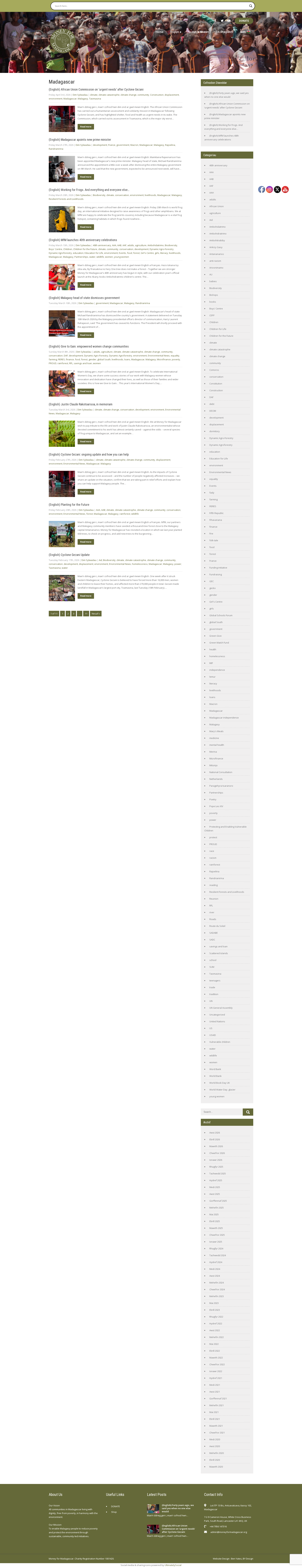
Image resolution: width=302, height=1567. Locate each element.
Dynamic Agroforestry (60, 253)
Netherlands (216, 779)
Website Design (221, 1558)
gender (92, 359)
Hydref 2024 (215, 1262)
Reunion (213, 898)
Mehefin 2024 (216, 1282)
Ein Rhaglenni (224, 32)
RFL (71, 363)
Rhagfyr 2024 (216, 1248)
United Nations (217, 1021)
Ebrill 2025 (214, 1221)
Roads (212, 919)
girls (157, 253)
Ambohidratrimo (217, 233)
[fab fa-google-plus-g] (224, 1540)
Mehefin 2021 (216, 1405)
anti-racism (215, 260)
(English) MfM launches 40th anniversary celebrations (83, 240)
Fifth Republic (216, 513)
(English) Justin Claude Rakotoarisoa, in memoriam (80, 404)
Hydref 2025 (215, 1180)
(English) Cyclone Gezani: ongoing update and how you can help (89, 454)
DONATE (244, 20)
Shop (114, 1512)
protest (213, 837)
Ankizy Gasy (215, 247)
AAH (211, 192)
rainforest (62, 363)
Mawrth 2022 (216, 1357)
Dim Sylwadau (80, 94)
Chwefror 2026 (217, 1153)
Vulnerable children (219, 1041)
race (211, 851)
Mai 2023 (214, 1303)
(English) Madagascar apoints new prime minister (80, 139)
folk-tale (213, 540)
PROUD (52, 363)
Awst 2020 (214, 1446)
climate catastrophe (109, 94)
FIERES (61, 359)
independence (217, 669)
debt (211, 404)
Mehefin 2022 (216, 1337)
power (177, 564)
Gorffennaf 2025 (218, 1200)
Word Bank (215, 1069)
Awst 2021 (214, 1391)
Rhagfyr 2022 (216, 1316)
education (78, 253)
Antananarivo (216, 254)
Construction (157, 94)
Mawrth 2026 (216, 1146)
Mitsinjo (213, 765)
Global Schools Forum (220, 615)
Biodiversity (99, 195)
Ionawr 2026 (215, 1159)
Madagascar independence (224, 717)
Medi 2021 (214, 1384)
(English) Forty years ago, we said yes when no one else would (178, 1508)
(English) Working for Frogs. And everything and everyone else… (89, 190)
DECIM (212, 410)
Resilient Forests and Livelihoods (66, 199)
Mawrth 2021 (216, 1425)
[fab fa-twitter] (222, 20)
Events (122, 253)
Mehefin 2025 (216, 1207)
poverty (176, 359)
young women (121, 256)
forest (136, 253)
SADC (212, 939)
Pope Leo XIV (216, 806)
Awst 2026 (214, 1132)
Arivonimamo (216, 267)
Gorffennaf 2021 (218, 1398)
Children (67, 249)
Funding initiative (218, 567)
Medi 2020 (214, 1439)
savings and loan (83, 363)
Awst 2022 (214, 1330)
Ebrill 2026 (214, 1139)
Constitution (215, 383)
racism (212, 857)
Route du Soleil (217, 926)
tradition (213, 994)
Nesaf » (96, 613)
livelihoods (150, 195)
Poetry (212, 799)
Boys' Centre (55, 249)
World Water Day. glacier (222, 1089)
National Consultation (220, 772)
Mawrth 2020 (216, 1466)
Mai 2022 (214, 1344)
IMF (211, 663)
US (210, 1028)
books (212, 301)
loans (127, 359)
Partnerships (81, 256)
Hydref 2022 (215, 1323)
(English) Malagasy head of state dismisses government (84, 298)
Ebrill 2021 (214, 1419)
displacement (172, 94)
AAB (119, 245)
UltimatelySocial (173, 1565)
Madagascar (70, 98)
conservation (122, 195)
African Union (216, 206)
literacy (164, 253)
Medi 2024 (214, 1269)
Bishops (213, 294)
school (212, 960)
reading (213, 885)
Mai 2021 (214, 1412)
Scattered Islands (218, 953)
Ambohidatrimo (156, 245)
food (129, 253)
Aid (100, 560)
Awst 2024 (214, 1275)
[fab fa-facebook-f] (215, 20)
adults (130, 245)
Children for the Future (85, 249)
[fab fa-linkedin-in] (232, 1540)
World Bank (215, 1076)
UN (211, 1001)
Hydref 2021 (215, 1378)
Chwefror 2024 (217, 1289)
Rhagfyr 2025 (216, 1166)
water (92, 256)
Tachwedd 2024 (217, 1255)
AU (210, 274)
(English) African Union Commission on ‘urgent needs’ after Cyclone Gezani (96, 89)
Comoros (214, 369)
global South (104, 359)
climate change (128, 94)
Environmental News (159, 355)
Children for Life (217, 329)
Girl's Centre (147, 253)
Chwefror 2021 (217, 1432)
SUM (211, 966)
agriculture (140, 245)
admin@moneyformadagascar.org (228, 1532)
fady (211, 492)
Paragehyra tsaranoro (221, 785)
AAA (114, 245)
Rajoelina (170, 144)
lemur (212, 676)
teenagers (214, 980)
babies (213, 281)
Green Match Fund (219, 642)
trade (212, 987)
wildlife (100, 256)
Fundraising (215, 574)
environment (55, 98)
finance (70, 359)
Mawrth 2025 (216, 1228)
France (111, 144)
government (122, 144)
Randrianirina (56, 148)
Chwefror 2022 (217, 1364)
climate (94, 94)
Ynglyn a (175, 32)
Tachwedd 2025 (217, 1173)
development (100, 144)
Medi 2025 (214, 1187)
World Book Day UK (219, 1082)
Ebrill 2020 (214, 1459)
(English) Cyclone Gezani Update (69, 555)
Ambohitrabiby (217, 240)
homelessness (140, 564)
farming (53, 359)
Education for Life (94, 253)
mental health (216, 744)
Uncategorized (217, 1014)
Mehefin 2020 (216, 1453)
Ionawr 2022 (215, 1371)
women (109, 256)
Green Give (215, 635)
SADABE (213, 932)
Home (159, 32)
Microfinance (164, 359)
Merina (213, 751)
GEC (211, 581)
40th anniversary (102, 245)
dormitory (214, 431)
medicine (214, 738)
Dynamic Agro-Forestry (162, 249)
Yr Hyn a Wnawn (198, 32)
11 (86, 613)
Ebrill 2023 (214, 1309)
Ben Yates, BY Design (242, 1558)
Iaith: (243, 32)
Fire (211, 533)
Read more (85, 127)
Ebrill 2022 (214, 1350)
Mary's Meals (216, 731)
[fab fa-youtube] (229, 20)
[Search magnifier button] (250, 5)
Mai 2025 (214, 1214)
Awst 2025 (214, 1194)
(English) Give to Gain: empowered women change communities (89, 346)
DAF (66, 355)
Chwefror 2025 (217, 1234)
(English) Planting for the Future (69, 504)
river (211, 912)
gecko (212, 588)
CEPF (211, 315)
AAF (124, 245)
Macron (134, 144)
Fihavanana (215, 519)
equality (175, 355)
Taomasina (95, 98)
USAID (212, 1035)
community (143, 94)
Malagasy (83, 98)
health (212, 649)
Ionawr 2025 (215, 1241)
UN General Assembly (221, 1007)
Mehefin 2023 (216, 1296)
